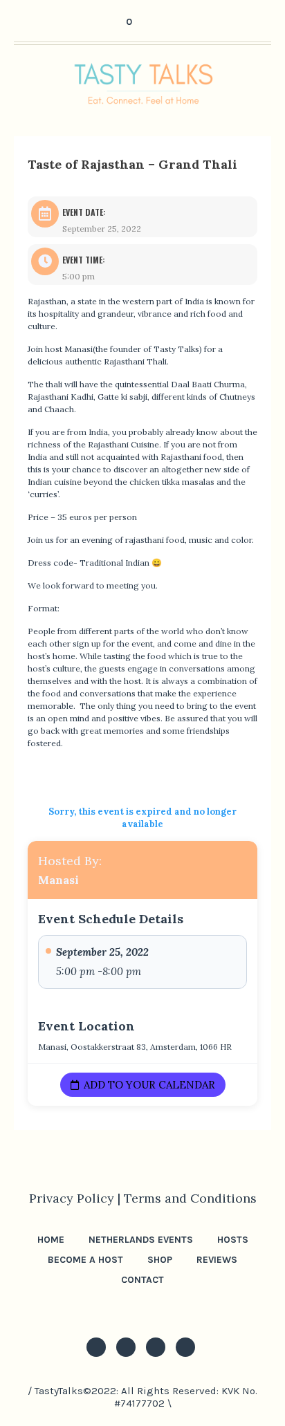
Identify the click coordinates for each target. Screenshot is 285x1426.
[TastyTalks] (142, 84)
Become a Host (85, 1260)
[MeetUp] (185, 1347)
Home (50, 1240)
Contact (142, 1280)
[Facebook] (155, 1347)
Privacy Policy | (76, 1198)
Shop (159, 1260)
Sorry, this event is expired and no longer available (142, 818)
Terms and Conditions (190, 1198)
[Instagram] (96, 1347)
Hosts (232, 1240)
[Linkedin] (126, 1347)
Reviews (216, 1260)
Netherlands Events (141, 1240)
